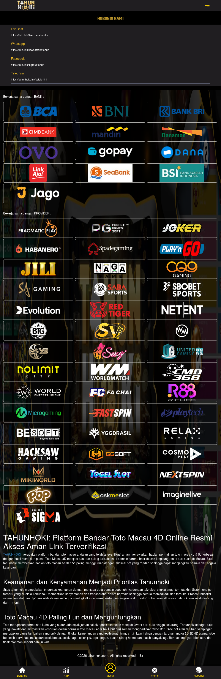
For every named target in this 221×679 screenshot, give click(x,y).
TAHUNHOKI (12, 554)
